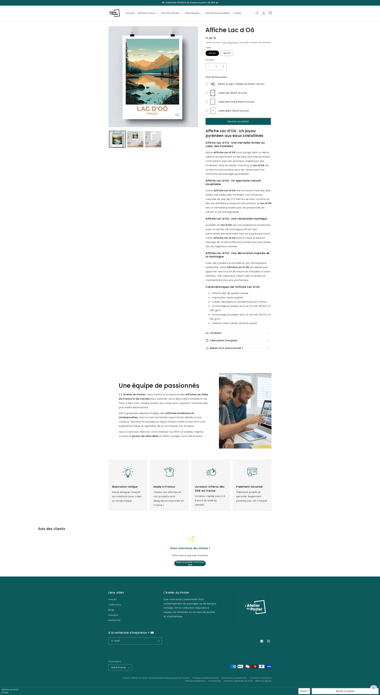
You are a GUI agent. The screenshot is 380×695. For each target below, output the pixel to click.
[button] (148, 13)
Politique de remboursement (206, 678)
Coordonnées (214, 681)
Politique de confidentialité (234, 678)
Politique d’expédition (195, 681)
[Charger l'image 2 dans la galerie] (135, 139)
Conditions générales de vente (238, 681)
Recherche (114, 620)
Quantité (210, 59)
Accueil (112, 599)
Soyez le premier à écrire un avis (190, 563)
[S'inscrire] (158, 640)
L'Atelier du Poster (138, 678)
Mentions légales (263, 681)
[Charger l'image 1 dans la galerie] (117, 139)
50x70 (227, 53)
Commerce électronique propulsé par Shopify (169, 678)
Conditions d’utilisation (261, 678)
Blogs (111, 609)
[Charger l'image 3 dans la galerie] (153, 139)
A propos (113, 615)
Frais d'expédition (230, 42)
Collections (114, 604)
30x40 (212, 53)
